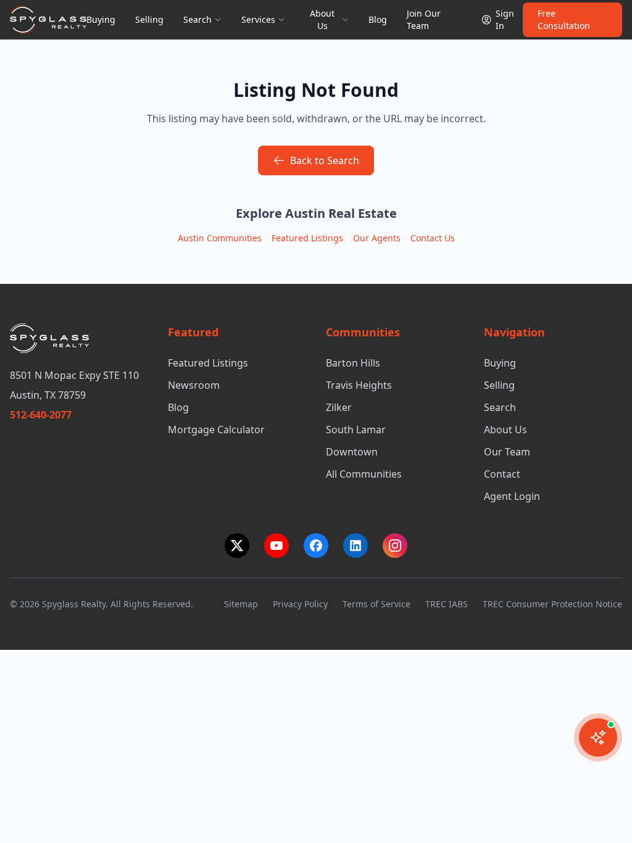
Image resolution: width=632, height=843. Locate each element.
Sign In (505, 19)
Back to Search (324, 160)
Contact (502, 474)
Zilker (339, 407)
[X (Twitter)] (237, 545)
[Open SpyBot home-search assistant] (598, 737)
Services (258, 19)
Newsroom (194, 385)
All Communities (364, 474)
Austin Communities (220, 238)
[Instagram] (395, 545)
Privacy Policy (300, 604)
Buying (100, 19)
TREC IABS (446, 604)
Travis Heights (359, 385)
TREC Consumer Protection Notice (552, 604)
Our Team (507, 452)
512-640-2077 (41, 415)
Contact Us (432, 238)
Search (197, 19)
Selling (149, 19)
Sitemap (241, 604)
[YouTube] (276, 545)
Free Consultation (564, 19)
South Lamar (356, 429)
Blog (377, 19)
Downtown (352, 452)
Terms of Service (376, 604)
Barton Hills (353, 363)
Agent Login (512, 496)
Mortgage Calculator (216, 429)
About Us (505, 429)
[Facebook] (316, 545)
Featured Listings (307, 238)
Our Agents (377, 238)
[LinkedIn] (355, 545)
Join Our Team (424, 19)
